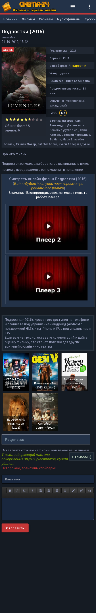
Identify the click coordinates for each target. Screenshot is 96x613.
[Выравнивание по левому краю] (41, 490)
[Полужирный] (9, 490)
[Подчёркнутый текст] (24, 490)
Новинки (10, 19)
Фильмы (28, 19)
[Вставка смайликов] (65, 490)
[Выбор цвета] (73, 490)
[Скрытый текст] (82, 490)
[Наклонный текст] (17, 490)
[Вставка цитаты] (90, 490)
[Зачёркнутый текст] (32, 490)
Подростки (78, 66)
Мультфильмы (68, 19)
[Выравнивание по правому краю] (57, 490)
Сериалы (46, 19)
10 (41, 119)
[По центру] (49, 490)
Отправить (15, 528)
